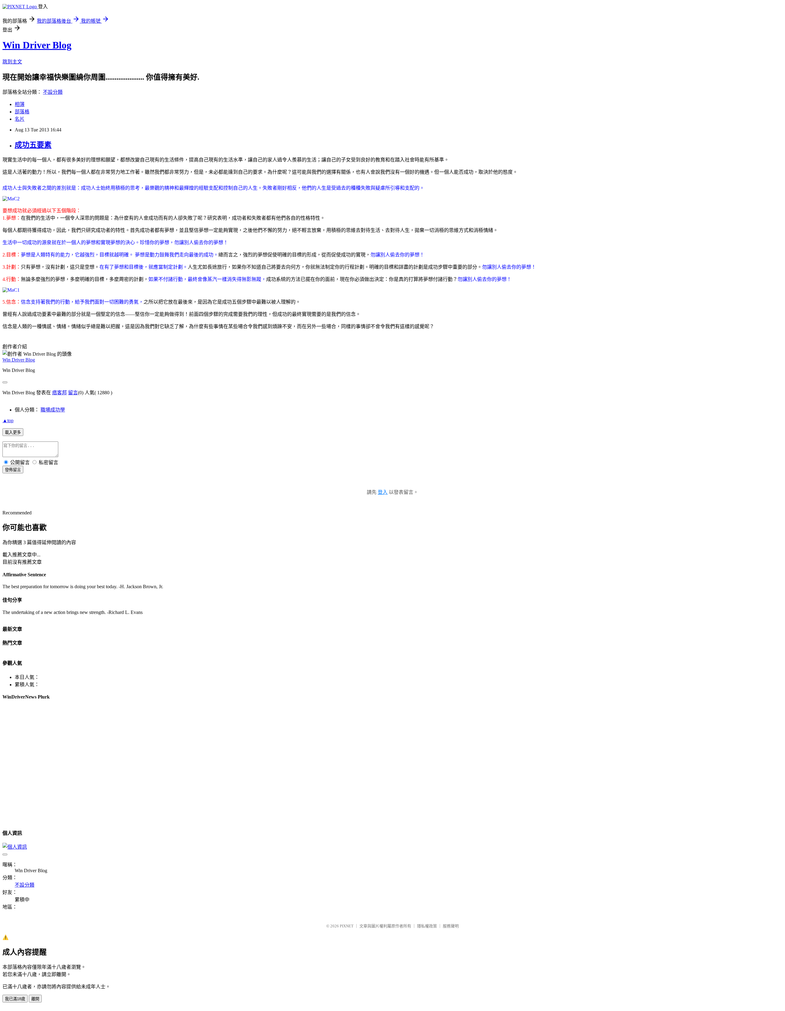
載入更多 (13, 432)
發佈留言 (13, 470)
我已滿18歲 (15, 999)
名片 (20, 119)
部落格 (22, 111)
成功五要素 (33, 145)
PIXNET (347, 926)
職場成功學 (52, 409)
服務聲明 (451, 926)
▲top (7, 420)
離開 (35, 999)
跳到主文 (12, 61)
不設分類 (53, 92)
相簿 (20, 104)
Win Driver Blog (36, 45)
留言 (73, 392)
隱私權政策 (427, 926)
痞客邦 (59, 392)
